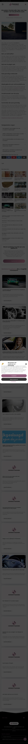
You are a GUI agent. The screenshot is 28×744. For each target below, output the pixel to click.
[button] (26, 364)
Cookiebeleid (13, 381)
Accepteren (14, 375)
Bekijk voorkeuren (14, 379)
